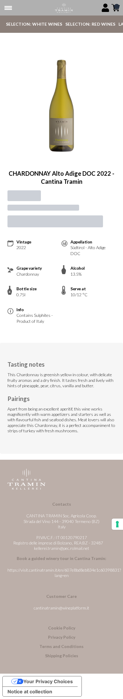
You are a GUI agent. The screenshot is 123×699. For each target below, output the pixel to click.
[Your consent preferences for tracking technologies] (117, 524)
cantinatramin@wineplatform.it (61, 607)
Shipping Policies (61, 655)
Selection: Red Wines (90, 24)
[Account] (105, 8)
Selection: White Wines (34, 24)
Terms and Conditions (61, 646)
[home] (63, 8)
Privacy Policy (61, 637)
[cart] (115, 8)
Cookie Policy (61, 627)
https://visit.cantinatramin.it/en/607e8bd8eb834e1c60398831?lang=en (64, 572)
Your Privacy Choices (48, 681)
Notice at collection (29, 692)
